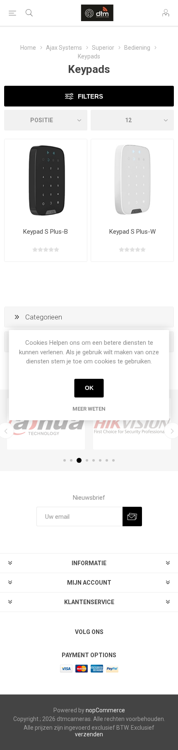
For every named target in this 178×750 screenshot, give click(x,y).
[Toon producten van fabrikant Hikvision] (132, 424)
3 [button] (79, 460)
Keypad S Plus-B (45, 231)
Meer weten (89, 409)
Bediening (137, 47)
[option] (46, 424)
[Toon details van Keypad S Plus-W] (132, 180)
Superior (103, 47)
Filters (90, 96)
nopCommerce (105, 710)
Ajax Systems (64, 47)
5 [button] (93, 460)
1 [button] (64, 460)
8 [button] (113, 460)
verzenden (89, 734)
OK (89, 388)
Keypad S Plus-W (132, 231)
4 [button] (87, 460)
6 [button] (100, 460)
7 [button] (107, 460)
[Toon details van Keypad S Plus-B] (46, 180)
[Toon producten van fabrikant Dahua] (46, 424)
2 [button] (71, 460)
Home (28, 47)
